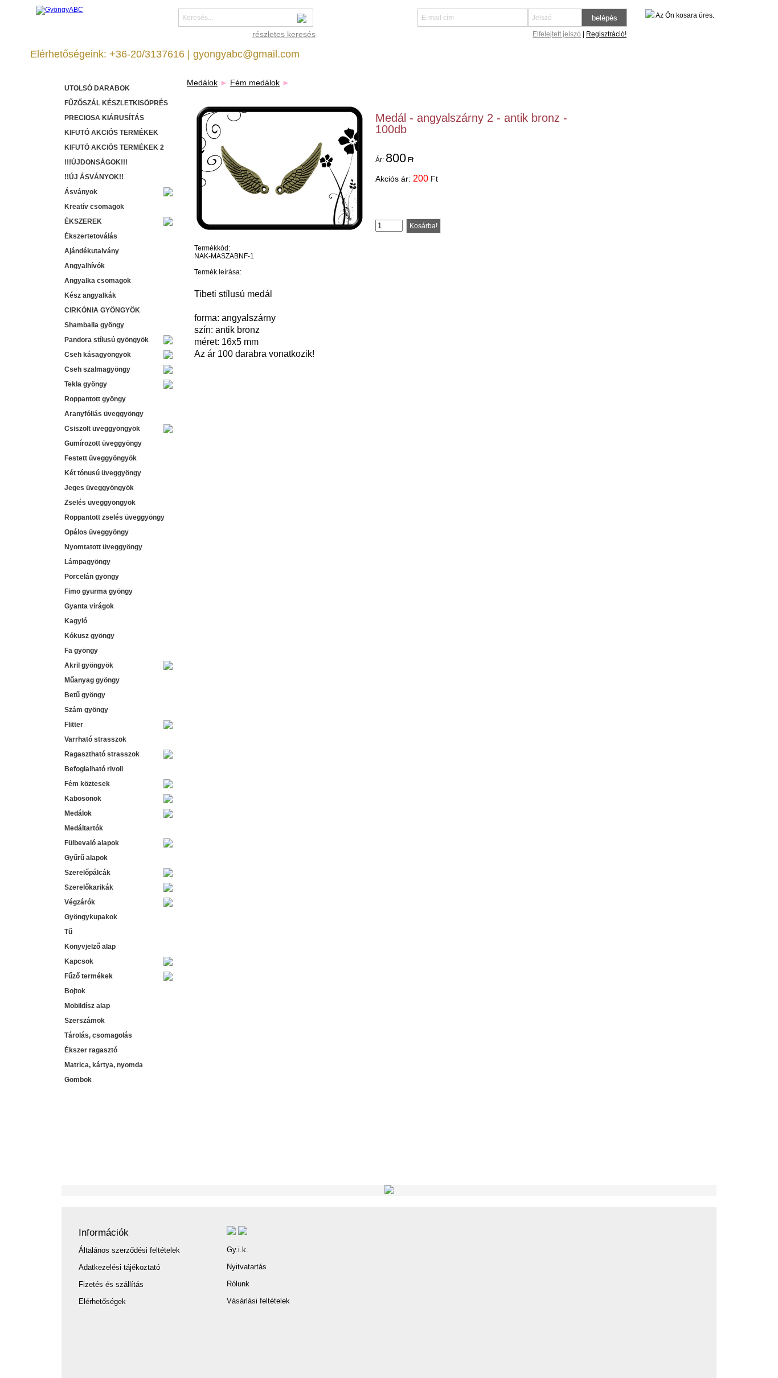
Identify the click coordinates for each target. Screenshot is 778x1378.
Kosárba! (423, 226)
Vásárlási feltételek (258, 1301)
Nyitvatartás (247, 1266)
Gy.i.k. (237, 1249)
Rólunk (238, 1284)
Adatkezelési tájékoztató (119, 1267)
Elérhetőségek (102, 1301)
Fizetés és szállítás (111, 1284)
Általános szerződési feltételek (129, 1250)
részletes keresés (284, 34)
